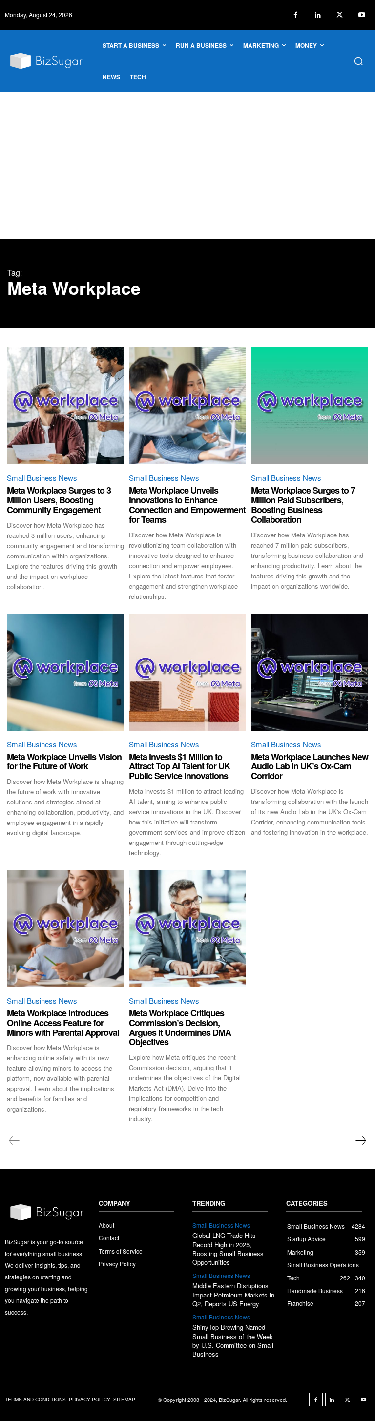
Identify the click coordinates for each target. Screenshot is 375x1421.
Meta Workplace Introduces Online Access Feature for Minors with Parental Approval (63, 1023)
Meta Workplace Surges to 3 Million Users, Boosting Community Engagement (59, 500)
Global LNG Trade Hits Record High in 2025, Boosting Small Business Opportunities (228, 1249)
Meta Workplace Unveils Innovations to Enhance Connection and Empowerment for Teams (187, 504)
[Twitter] (339, 14)
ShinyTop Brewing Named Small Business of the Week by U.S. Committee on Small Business (232, 1340)
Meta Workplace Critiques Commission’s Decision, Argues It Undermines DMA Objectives (180, 1027)
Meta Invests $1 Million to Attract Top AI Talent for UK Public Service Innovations (179, 766)
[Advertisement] (187, 165)
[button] (358, 61)
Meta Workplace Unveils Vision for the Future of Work (64, 761)
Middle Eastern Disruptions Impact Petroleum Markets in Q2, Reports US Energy (233, 1294)
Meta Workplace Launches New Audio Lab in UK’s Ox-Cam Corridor (309, 766)
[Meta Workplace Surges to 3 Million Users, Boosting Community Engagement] (65, 405)
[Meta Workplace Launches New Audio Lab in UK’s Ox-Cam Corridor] (309, 672)
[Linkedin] (317, 14)
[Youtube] (361, 14)
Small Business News (42, 478)
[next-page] (360, 1140)
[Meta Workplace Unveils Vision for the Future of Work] (65, 672)
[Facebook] (295, 14)
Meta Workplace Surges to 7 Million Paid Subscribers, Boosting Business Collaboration (303, 504)
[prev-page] (14, 1140)
